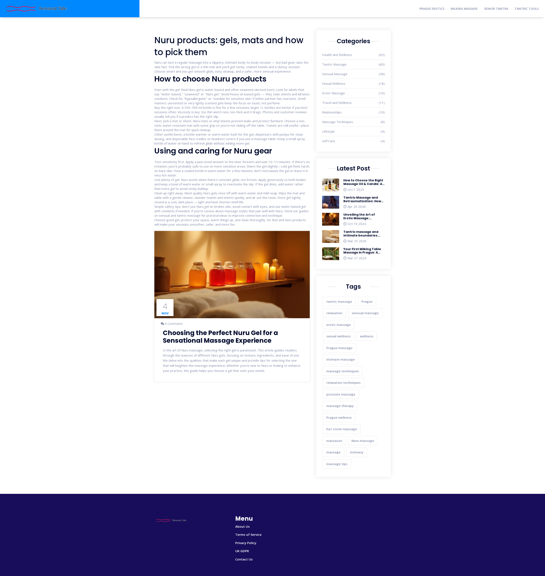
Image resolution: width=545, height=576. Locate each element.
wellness (366, 336)
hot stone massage (341, 429)
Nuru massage (362, 440)
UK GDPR (242, 551)
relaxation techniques (343, 382)
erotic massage (338, 324)
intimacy (356, 452)
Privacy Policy (245, 543)
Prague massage (339, 348)
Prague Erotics (431, 9)
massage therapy (340, 406)
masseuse (334, 440)
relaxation (334, 313)
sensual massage (365, 313)
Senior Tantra (496, 9)
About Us (242, 526)
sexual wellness (338, 336)
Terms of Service (248, 534)
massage (333, 452)
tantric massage (339, 301)
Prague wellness (339, 417)
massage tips (336, 464)
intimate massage (340, 359)
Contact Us (244, 559)
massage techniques (342, 371)
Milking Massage (464, 9)
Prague (367, 301)
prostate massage (340, 394)
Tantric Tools (527, 9)
